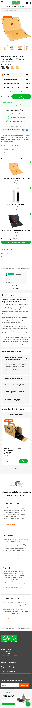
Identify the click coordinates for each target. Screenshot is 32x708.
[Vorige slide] (2, 441)
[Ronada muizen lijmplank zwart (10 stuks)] (3, 68)
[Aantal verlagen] (4, 461)
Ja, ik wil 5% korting (8, 703)
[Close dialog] (30, 691)
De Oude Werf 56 (6, 649)
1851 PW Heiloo (5, 651)
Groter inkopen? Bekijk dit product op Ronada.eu (12, 92)
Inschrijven (24, 685)
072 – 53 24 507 (6, 653)
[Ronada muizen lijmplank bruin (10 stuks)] (12, 68)
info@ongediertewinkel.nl (9, 655)
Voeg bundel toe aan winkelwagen (16, 242)
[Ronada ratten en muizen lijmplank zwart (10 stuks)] (8, 68)
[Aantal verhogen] (11, 461)
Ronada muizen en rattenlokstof (11, 339)
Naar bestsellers (10, 525)
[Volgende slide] (30, 441)
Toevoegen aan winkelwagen (21, 97)
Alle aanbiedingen (11, 587)
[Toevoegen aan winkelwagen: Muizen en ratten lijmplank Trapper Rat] (23, 461)
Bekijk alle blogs (10, 557)
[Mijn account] (27, 3)
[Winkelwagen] (30, 3)
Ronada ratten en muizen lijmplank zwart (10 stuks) (16, 230)
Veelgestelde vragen (11, 618)
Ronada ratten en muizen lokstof (16, 204)
